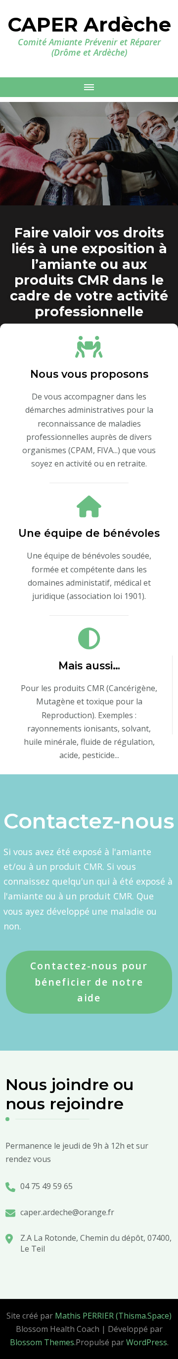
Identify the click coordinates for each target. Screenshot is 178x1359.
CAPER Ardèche (89, 24)
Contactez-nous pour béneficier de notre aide (89, 981)
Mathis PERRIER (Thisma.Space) (113, 1315)
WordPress (146, 1342)
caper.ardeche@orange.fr (67, 1212)
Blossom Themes (42, 1342)
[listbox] (89, 220)
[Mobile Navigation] (89, 87)
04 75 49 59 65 (46, 1186)
